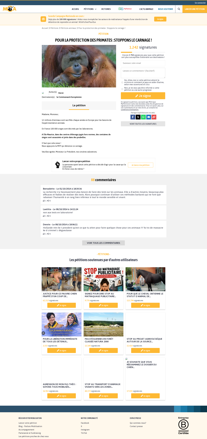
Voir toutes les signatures (143, 123)
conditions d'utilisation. (130, 110)
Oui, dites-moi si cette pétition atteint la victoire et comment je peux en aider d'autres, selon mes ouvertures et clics (144, 82)
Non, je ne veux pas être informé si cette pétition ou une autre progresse (141, 89)
